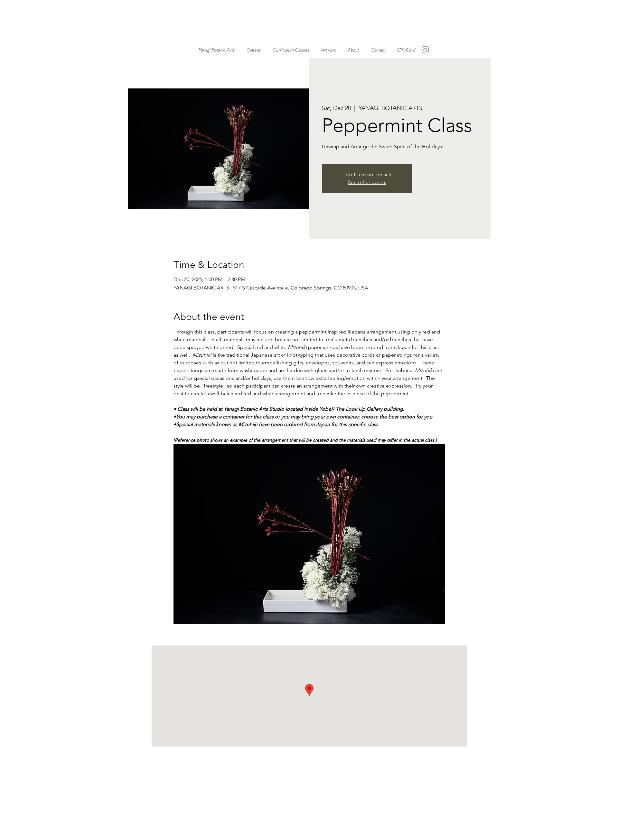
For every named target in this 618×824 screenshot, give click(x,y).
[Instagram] (425, 50)
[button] (328, 50)
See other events (367, 182)
